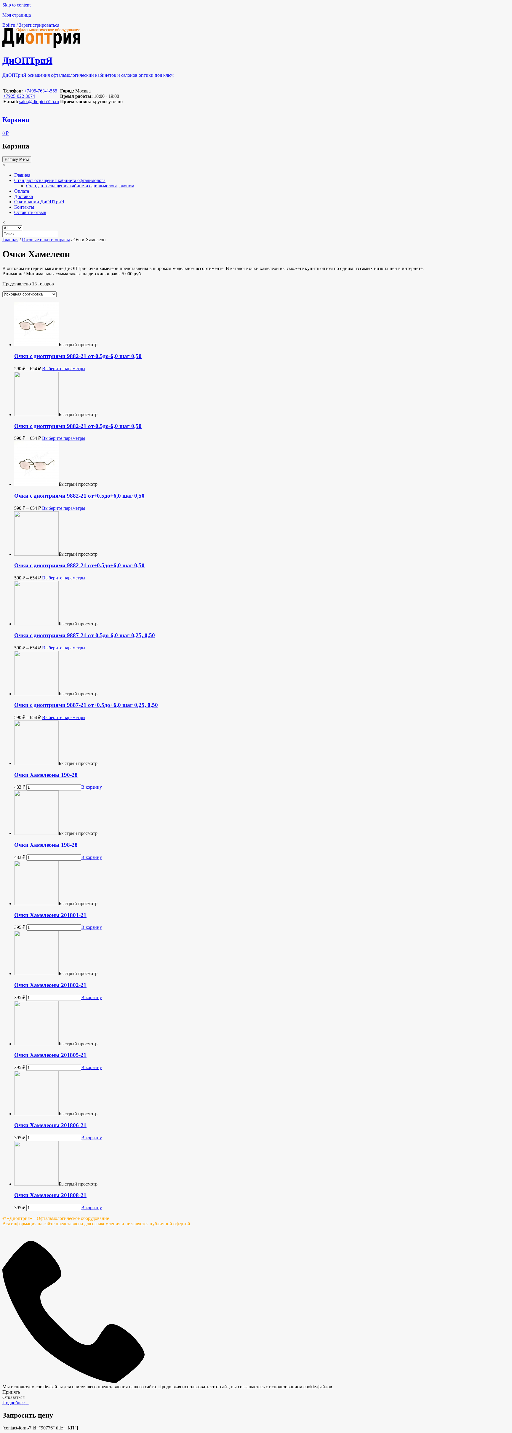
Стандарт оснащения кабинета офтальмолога (59, 180)
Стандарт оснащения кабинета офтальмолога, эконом (80, 185)
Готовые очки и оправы (46, 239)
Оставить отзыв (30, 212)
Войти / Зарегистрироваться (30, 25)
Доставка (23, 196)
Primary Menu (17, 159)
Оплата (21, 191)
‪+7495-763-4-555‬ (40, 90)
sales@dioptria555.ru (39, 101)
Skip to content (16, 4)
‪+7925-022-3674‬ (19, 96)
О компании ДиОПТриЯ (39, 201)
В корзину (91, 787)
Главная (22, 175)
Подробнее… (15, 1402)
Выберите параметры (63, 368)
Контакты (24, 207)
